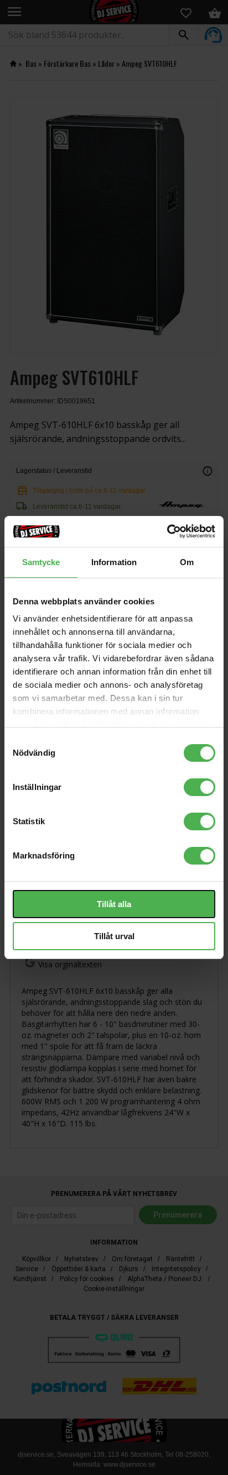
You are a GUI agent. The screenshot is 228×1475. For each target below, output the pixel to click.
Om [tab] (187, 562)
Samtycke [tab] (41, 562)
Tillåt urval (114, 936)
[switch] (199, 787)
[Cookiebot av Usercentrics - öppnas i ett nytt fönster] (166, 531)
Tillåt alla (114, 904)
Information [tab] (114, 562)
